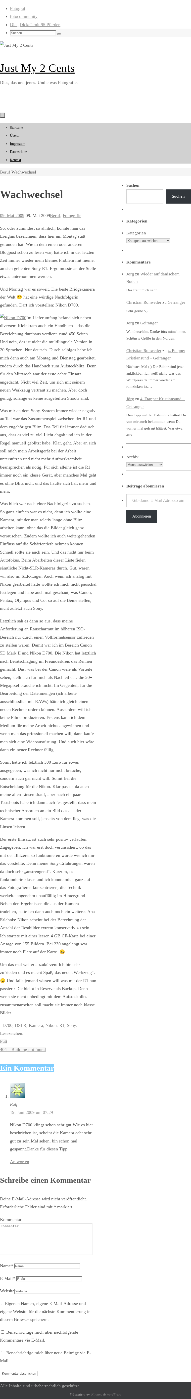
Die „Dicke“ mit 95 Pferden (35, 24)
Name (6, 1265)
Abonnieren (141, 516)
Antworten (19, 1161)
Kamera (36, 1025)
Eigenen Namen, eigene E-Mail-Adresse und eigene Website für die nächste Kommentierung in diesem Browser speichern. (45, 1311)
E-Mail (7, 1278)
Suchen (178, 196)
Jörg (130, 274)
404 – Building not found (23, 1049)
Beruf (5, 172)
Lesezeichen (11, 1033)
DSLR (20, 1025)
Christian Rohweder (143, 302)
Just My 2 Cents (37, 68)
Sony (71, 1025)
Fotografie (72, 215)
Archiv (132, 457)
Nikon (51, 1025)
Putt (3, 1041)
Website (7, 1290)
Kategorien (136, 233)
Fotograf (17, 8)
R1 (61, 1025)
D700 (7, 1025)
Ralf (13, 1104)
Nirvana (96, 1394)
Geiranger (176, 302)
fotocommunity (24, 16)
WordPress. (114, 1394)
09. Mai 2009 (12, 215)
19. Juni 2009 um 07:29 (31, 1112)
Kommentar (10, 1219)
